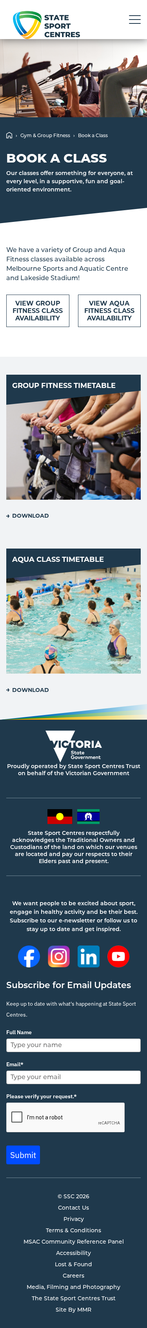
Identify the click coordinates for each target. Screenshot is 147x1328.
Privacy (74, 1219)
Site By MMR (73, 1309)
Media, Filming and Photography (73, 1286)
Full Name (19, 1032)
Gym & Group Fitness (45, 135)
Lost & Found (73, 1264)
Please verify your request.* (41, 1096)
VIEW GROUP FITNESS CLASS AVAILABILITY (38, 311)
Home (9, 135)
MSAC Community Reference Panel (74, 1241)
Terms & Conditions (73, 1230)
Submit (23, 1154)
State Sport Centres (46, 25)
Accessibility (73, 1253)
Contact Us (73, 1207)
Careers (73, 1275)
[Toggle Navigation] (135, 19)
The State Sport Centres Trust (74, 1298)
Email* (15, 1064)
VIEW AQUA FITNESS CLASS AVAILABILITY (109, 311)
